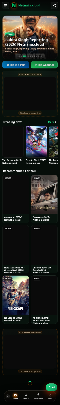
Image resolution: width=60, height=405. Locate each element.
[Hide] (8, 396)
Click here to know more (30, 74)
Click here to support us (30, 113)
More (51, 121)
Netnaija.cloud (29, 5)
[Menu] (5, 5)
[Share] (54, 5)
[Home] (14, 5)
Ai (53, 387)
